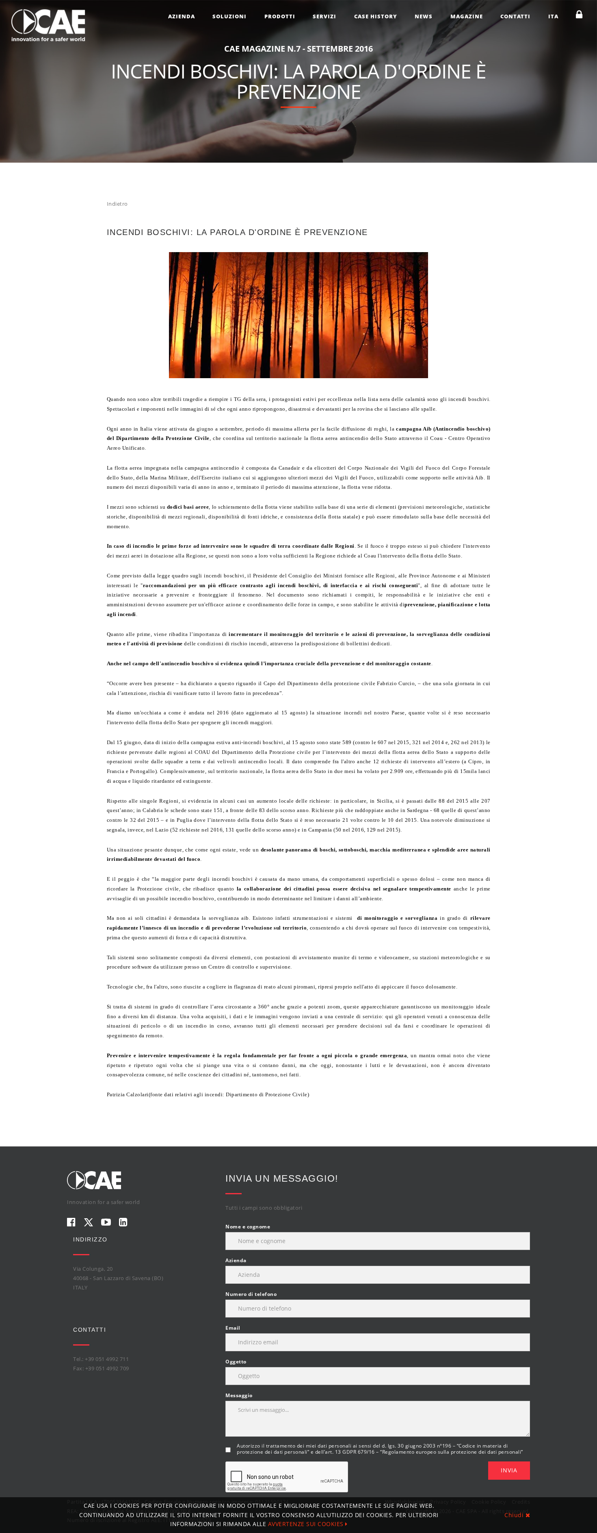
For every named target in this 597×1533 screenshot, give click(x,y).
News (424, 16)
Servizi (324, 16)
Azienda (181, 16)
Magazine (466, 16)
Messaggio (239, 1395)
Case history (375, 16)
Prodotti (279, 16)
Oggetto (236, 1361)
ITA (553, 16)
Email (232, 1327)
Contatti (515, 16)
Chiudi (515, 1515)
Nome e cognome (247, 1226)
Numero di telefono (251, 1294)
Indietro (117, 203)
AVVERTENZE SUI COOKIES (307, 1524)
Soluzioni (229, 16)
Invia (509, 1470)
